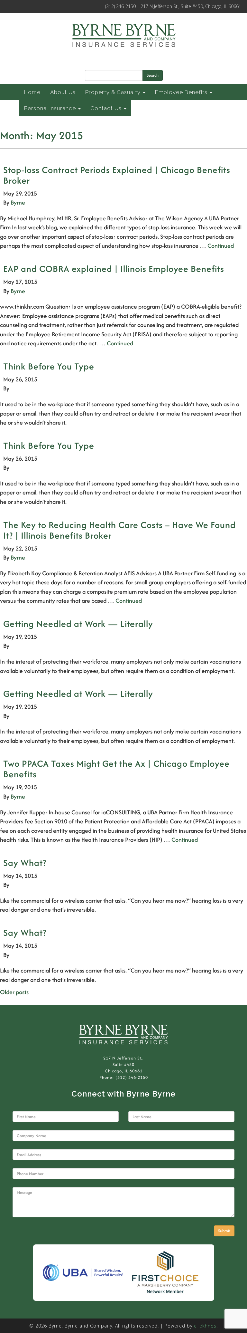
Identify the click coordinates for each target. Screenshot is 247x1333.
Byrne (18, 202)
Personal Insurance (51, 108)
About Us (63, 92)
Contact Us (106, 108)
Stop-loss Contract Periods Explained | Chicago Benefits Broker (116, 175)
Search (153, 75)
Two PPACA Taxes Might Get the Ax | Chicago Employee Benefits (116, 769)
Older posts (14, 992)
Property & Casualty (113, 92)
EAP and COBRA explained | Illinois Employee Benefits (113, 268)
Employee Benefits (182, 92)
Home (32, 92)
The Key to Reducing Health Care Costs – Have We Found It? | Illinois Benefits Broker (119, 530)
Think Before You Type (48, 366)
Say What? (24, 862)
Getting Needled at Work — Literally (78, 623)
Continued (220, 245)
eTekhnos (205, 1326)
